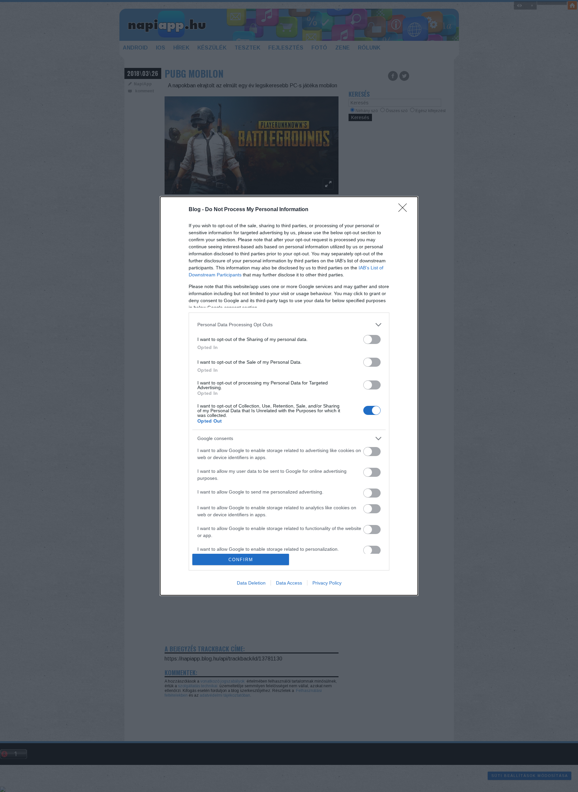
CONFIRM (240, 559)
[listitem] (289, 324)
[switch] (372, 339)
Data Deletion (251, 583)
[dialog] (289, 396)
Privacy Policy (327, 583)
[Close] (404, 209)
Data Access (289, 583)
